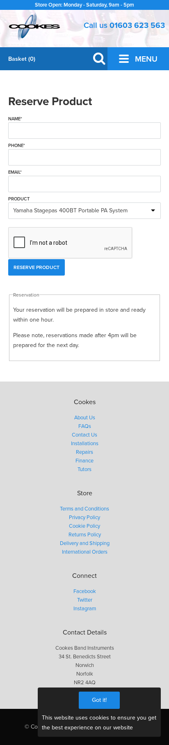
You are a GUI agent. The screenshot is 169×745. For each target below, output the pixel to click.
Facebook (84, 591)
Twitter (84, 600)
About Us (84, 417)
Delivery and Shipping (85, 543)
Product (19, 199)
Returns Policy (85, 534)
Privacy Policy (84, 517)
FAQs (84, 426)
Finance (84, 461)
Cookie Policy (84, 526)
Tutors (84, 469)
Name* (15, 119)
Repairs (84, 452)
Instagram (84, 608)
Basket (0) (21, 58)
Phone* (16, 145)
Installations (84, 443)
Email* (15, 172)
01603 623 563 (137, 25)
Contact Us (84, 435)
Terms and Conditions (84, 509)
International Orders (84, 552)
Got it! (99, 700)
